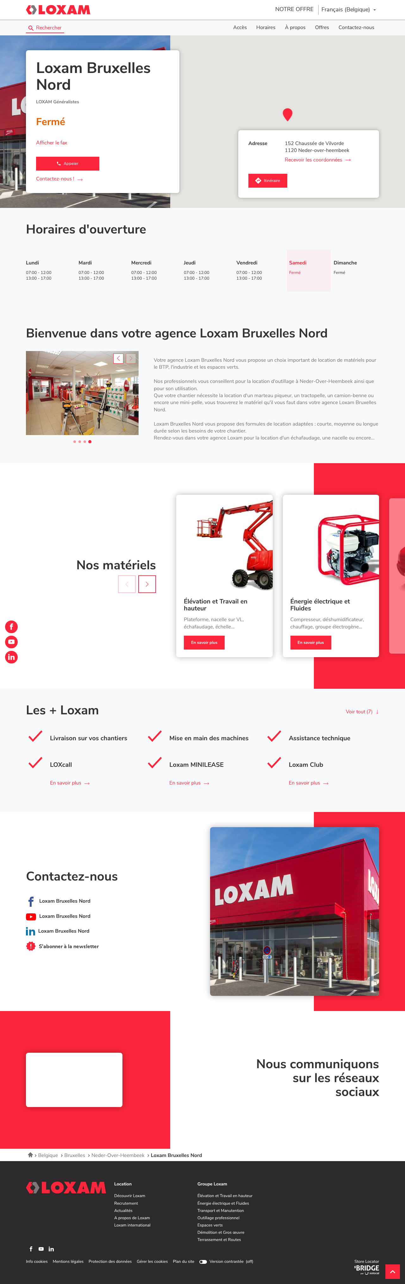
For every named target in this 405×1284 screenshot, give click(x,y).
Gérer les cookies (152, 1262)
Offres (322, 27)
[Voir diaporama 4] (89, 441)
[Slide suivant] (147, 584)
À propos (295, 27)
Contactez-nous (356, 27)
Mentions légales (68, 1262)
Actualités (123, 1211)
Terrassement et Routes (219, 1240)
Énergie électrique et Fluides (320, 605)
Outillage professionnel (218, 1218)
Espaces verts (210, 1225)
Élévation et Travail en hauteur (215, 605)
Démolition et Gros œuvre (220, 1233)
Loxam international (132, 1225)
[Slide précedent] (118, 359)
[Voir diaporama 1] (74, 441)
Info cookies (37, 1262)
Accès (240, 27)
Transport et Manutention (220, 1211)
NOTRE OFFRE (294, 9)
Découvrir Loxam (129, 1196)
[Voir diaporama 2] (79, 441)
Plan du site (183, 1262)
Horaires (265, 27)
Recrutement (126, 1204)
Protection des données (110, 1262)
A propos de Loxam (132, 1218)
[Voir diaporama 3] (85, 441)
